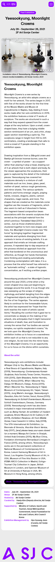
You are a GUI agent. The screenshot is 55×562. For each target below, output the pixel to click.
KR (8, 4)
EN (13, 4)
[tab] (36, 70)
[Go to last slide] (4, 58)
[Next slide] (51, 58)
